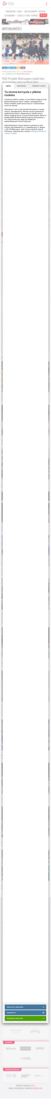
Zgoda (8, 86)
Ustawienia (21, 86)
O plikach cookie (38, 86)
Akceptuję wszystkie (15, 1018)
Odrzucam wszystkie (15, 1007)
